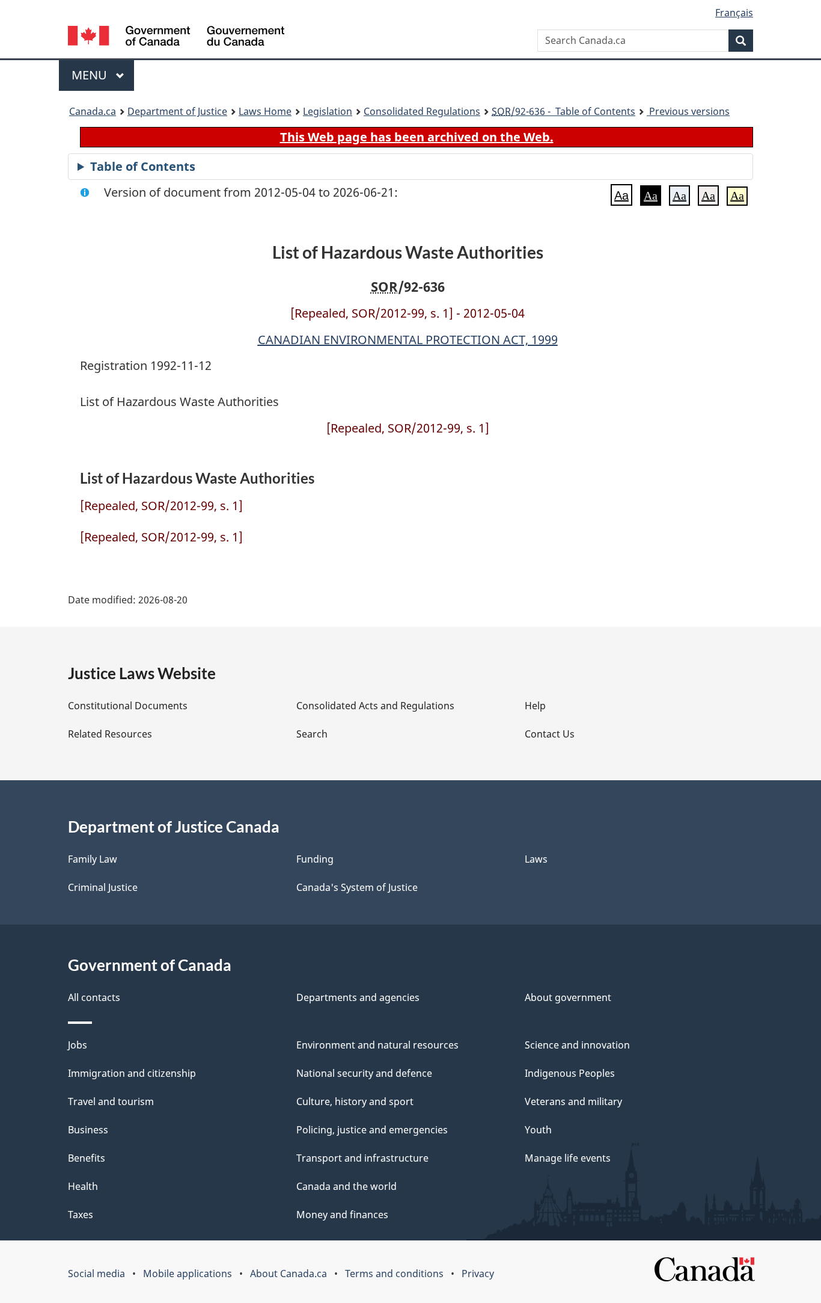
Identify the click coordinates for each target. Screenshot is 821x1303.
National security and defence (364, 1073)
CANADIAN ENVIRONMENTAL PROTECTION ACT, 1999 (408, 339)
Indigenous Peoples (570, 1073)
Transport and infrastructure (362, 1158)
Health (83, 1186)
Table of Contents (142, 166)
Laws (536, 859)
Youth (538, 1129)
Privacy (478, 1273)
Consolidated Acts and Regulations (375, 705)
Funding (315, 859)
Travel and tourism (111, 1101)
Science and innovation (577, 1045)
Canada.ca (92, 111)
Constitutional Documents (128, 705)
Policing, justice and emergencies (372, 1129)
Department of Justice (177, 111)
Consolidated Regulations (422, 111)
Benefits (86, 1158)
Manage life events (568, 1158)
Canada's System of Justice (357, 887)
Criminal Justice (103, 887)
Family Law (92, 859)
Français (734, 12)
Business (88, 1129)
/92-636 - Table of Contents (563, 111)
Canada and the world (346, 1186)
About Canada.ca (288, 1273)
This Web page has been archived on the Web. (417, 137)
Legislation (327, 111)
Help (535, 705)
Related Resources (110, 734)
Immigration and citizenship (132, 1073)
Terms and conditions (394, 1273)
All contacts (94, 997)
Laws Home (265, 111)
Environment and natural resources (377, 1045)
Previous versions (688, 111)
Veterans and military (573, 1101)
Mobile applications (187, 1273)
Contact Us (550, 734)
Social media (96, 1273)
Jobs (77, 1045)
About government (568, 997)
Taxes (80, 1214)
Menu (91, 75)
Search (312, 734)
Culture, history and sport (355, 1101)
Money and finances (342, 1214)
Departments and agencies (358, 997)
